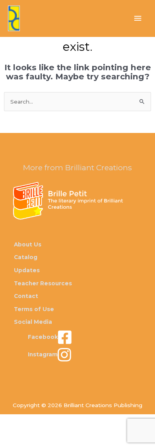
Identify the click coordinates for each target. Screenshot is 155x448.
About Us (27, 244)
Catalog (25, 257)
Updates (27, 270)
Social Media (33, 322)
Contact (26, 296)
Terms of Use (34, 309)
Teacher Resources (43, 283)
